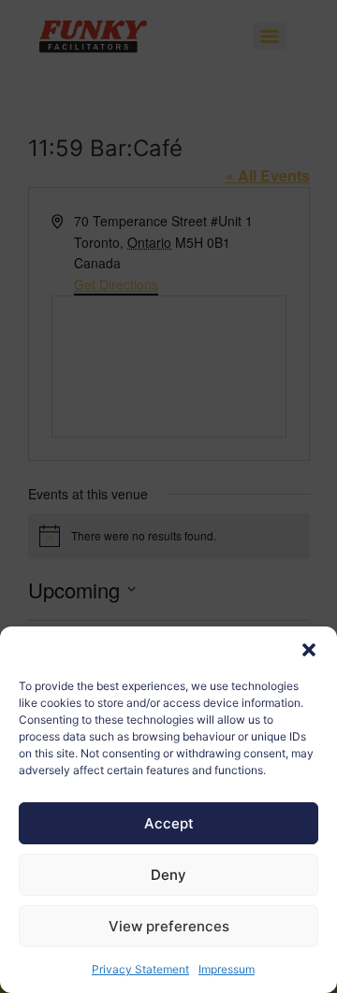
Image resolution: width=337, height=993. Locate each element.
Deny (168, 875)
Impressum (226, 969)
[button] (309, 649)
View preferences (169, 926)
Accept (169, 823)
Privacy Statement (140, 969)
